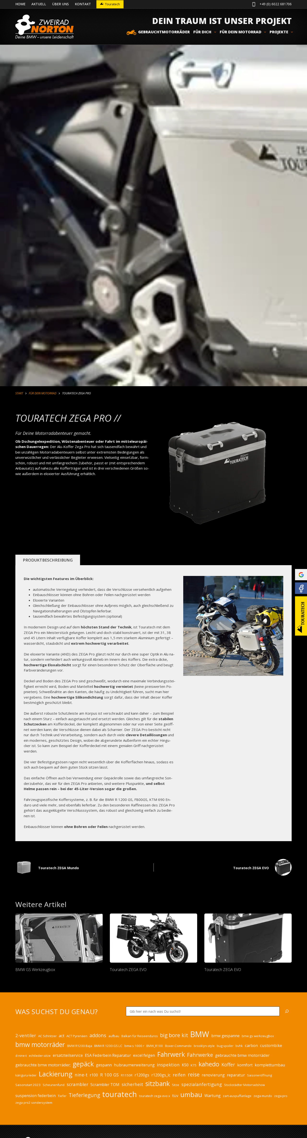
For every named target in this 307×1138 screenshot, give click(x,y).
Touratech (112, 4)
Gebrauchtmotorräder (164, 31)
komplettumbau (270, 1065)
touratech (119, 1094)
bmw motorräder (40, 1044)
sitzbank (157, 1083)
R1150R (126, 1075)
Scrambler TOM (104, 1084)
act (61, 1035)
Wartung (212, 1095)
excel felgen (144, 1055)
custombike (271, 1045)
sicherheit (132, 1084)
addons (97, 1035)
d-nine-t (21, 1055)
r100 (94, 1075)
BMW (199, 1034)
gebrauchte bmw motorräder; (43, 1065)
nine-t (81, 1075)
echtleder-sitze (40, 1055)
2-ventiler (25, 1035)
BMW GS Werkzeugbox (35, 969)
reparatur (236, 1075)
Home (20, 4)
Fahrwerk (171, 1054)
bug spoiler (225, 1046)
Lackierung (55, 1073)
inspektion (168, 1065)
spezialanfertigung (201, 1084)
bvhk (239, 1046)
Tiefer (62, 1096)
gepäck (83, 1063)
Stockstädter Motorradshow (244, 1085)
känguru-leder (25, 1075)
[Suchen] (287, 1011)
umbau (191, 1094)
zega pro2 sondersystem (33, 1102)
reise (194, 1074)
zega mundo (263, 1096)
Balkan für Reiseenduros (139, 1036)
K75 (193, 1065)
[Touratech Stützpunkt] (301, 616)
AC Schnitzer (47, 1036)
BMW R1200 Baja (79, 1046)
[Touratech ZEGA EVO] (153, 938)
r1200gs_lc (161, 1075)
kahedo (209, 1064)
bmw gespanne (225, 1035)
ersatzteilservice (68, 1055)
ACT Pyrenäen (76, 1036)
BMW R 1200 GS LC (108, 1046)
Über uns (60, 4)
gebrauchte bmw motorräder (242, 1055)
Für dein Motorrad (240, 31)
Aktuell (38, 4)
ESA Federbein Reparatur (108, 1055)
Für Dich (202, 31)
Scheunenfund (54, 1085)
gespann (104, 1065)
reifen (179, 1075)
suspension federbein (35, 1095)
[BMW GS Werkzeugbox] (59, 938)
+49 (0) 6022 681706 (276, 4)
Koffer (228, 1064)
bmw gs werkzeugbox (258, 1036)
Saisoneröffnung (259, 1075)
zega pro (280, 1096)
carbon (251, 1045)
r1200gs (142, 1075)
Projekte (279, 31)
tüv (175, 1095)
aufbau (113, 1036)
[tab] (47, 560)
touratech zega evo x (154, 1096)
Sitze (175, 1085)
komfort (245, 1065)
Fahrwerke (200, 1054)
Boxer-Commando (178, 1046)
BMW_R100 (154, 1046)
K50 (185, 1065)
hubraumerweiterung (134, 1065)
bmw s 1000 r (134, 1046)
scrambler (77, 1084)
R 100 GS (109, 1075)
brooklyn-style (204, 1046)
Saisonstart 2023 (28, 1085)
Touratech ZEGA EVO (128, 969)
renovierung (213, 1075)
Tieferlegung (84, 1095)
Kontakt (83, 4)
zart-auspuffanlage (237, 1096)
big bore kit (174, 1035)
